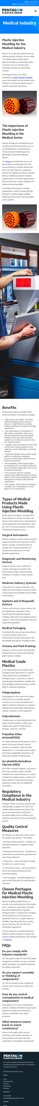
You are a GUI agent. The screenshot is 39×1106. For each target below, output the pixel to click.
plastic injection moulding (23, 77)
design (8, 161)
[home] (11, 11)
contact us (8, 940)
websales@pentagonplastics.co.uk (13, 1098)
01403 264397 (31, 2)
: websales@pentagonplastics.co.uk (25, 4)
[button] (35, 11)
